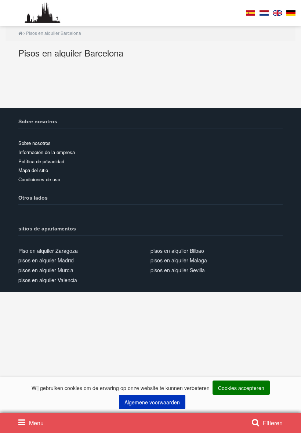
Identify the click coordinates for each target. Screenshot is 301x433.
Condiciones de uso (39, 179)
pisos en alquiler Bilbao (177, 250)
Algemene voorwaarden (152, 402)
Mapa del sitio (33, 170)
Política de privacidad (41, 161)
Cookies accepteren (241, 388)
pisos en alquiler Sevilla (177, 270)
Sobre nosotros (34, 142)
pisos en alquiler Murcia (45, 270)
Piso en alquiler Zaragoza (48, 250)
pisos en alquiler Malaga (178, 260)
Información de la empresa (46, 152)
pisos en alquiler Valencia (47, 280)
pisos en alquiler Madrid (46, 260)
